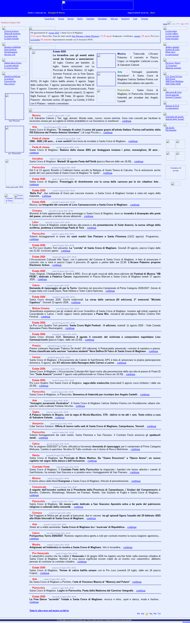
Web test (114, 19)
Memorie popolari (173, 68)
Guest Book (50, 19)
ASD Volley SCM (173, 84)
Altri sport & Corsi (173, 92)
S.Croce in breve (11, 31)
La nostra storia (10, 36)
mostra (137, 36)
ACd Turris (170, 79)
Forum (61, 19)
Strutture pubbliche (12, 47)
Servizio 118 (9, 54)
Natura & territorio (12, 33)
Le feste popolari (11, 39)
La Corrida (35, 40)
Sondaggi (125, 19)
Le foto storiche (172, 36)
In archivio (9, 79)
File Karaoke (171, 130)
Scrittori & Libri (172, 49)
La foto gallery (172, 33)
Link (135, 19)
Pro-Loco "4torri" (173, 63)
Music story (171, 52)
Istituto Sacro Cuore (12, 63)
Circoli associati (172, 95)
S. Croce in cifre (11, 68)
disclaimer (186, 622)
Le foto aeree (171, 31)
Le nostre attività (11, 65)
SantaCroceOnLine (12, 76)
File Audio (170, 128)
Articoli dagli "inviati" (175, 119)
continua (126, 121)
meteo (165, 24)
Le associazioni (172, 54)
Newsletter (102, 19)
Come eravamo (172, 39)
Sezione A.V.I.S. (172, 106)
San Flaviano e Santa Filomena (85, 36)
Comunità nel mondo (175, 117)
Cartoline (90, 19)
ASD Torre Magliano (175, 81)
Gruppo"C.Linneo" (174, 97)
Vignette (144, 19)
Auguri (71, 19)
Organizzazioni (10, 52)
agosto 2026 (54, 33)
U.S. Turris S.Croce (174, 76)
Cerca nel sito (10, 81)
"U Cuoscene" (171, 65)
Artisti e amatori (172, 47)
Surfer (80, 19)
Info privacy (9, 84)
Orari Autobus (10, 49)
